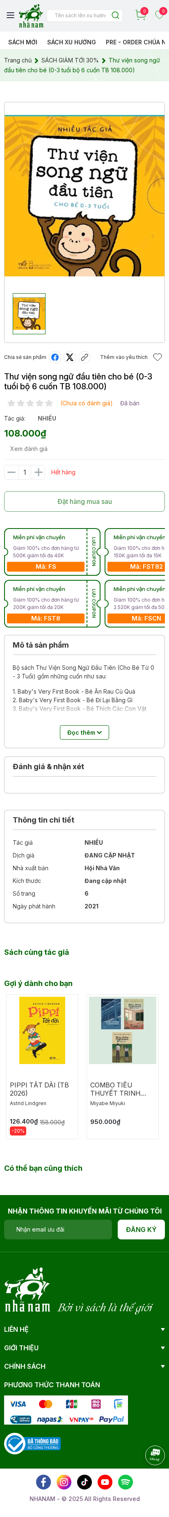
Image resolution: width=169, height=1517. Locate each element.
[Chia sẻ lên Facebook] (55, 357)
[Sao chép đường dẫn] (84, 357)
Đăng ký (141, 1229)
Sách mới (22, 42)
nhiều (47, 418)
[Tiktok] (84, 1482)
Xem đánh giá (29, 448)
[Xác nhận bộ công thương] (32, 1442)
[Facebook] (43, 1482)
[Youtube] (105, 1482)
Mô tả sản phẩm (41, 645)
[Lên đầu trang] (146, 1478)
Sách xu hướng (71, 42)
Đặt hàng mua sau (84, 501)
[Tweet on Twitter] (70, 357)
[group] (84, 195)
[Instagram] (64, 1482)
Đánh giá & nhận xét (48, 766)
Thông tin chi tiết (43, 820)
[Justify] (115, 15)
